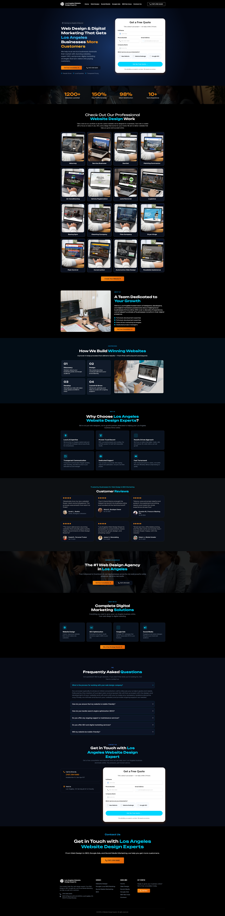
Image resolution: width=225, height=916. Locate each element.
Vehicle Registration (99, 199)
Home (87, 4)
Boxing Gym (73, 234)
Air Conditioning (73, 199)
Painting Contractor (152, 163)
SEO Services (127, 4)
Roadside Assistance (152, 270)
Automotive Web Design (126, 270)
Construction (99, 270)
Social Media (105, 4)
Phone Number (122, 37)
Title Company (126, 234)
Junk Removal (125, 199)
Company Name (123, 45)
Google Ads (116, 4)
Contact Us (137, 4)
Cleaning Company (99, 234)
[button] (72, 23)
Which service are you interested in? (129, 52)
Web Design (95, 4)
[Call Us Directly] (64, 772)
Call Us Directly (71, 772)
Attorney (73, 163)
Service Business (99, 163)
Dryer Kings (152, 234)
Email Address (145, 37)
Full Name (121, 30)
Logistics (152, 199)
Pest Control (73, 270)
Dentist (126, 163)
